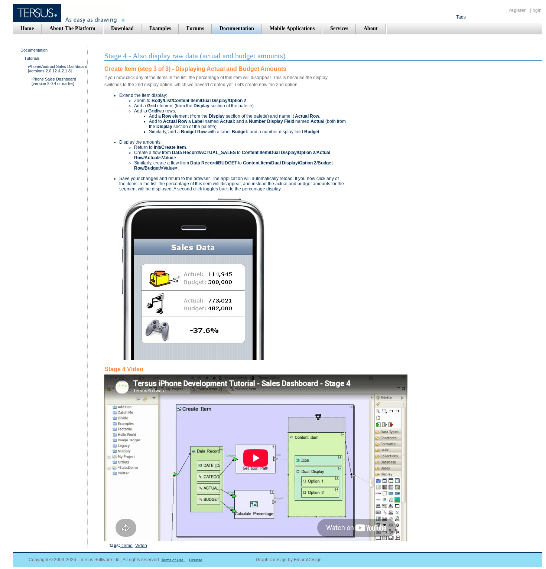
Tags (461, 17)
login (537, 10)
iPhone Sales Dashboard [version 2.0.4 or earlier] (54, 81)
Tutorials (32, 58)
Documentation (34, 50)
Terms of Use (173, 560)
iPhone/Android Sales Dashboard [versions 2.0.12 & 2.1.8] (57, 68)
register (517, 10)
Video (141, 545)
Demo (126, 545)
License (195, 560)
